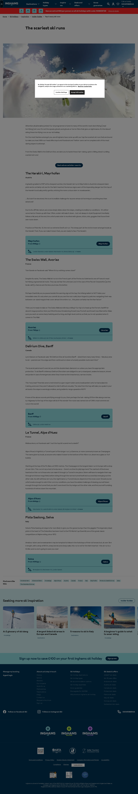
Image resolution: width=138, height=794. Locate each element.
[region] (70, 88)
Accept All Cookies (77, 92)
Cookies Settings (61, 92)
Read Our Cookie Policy (85, 86)
